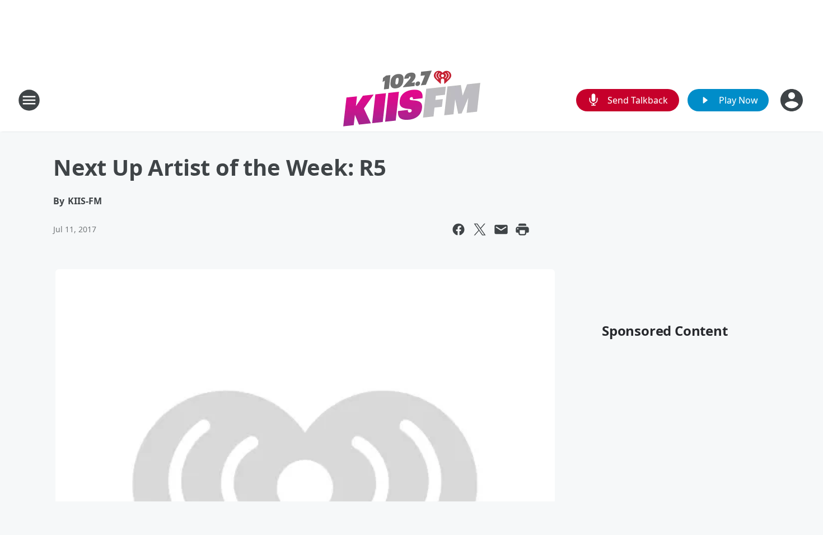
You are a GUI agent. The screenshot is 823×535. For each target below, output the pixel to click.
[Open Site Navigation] (29, 100)
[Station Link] (411, 100)
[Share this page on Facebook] (458, 229)
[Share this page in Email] (501, 229)
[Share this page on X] (480, 229)
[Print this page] (522, 229)
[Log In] (792, 100)
